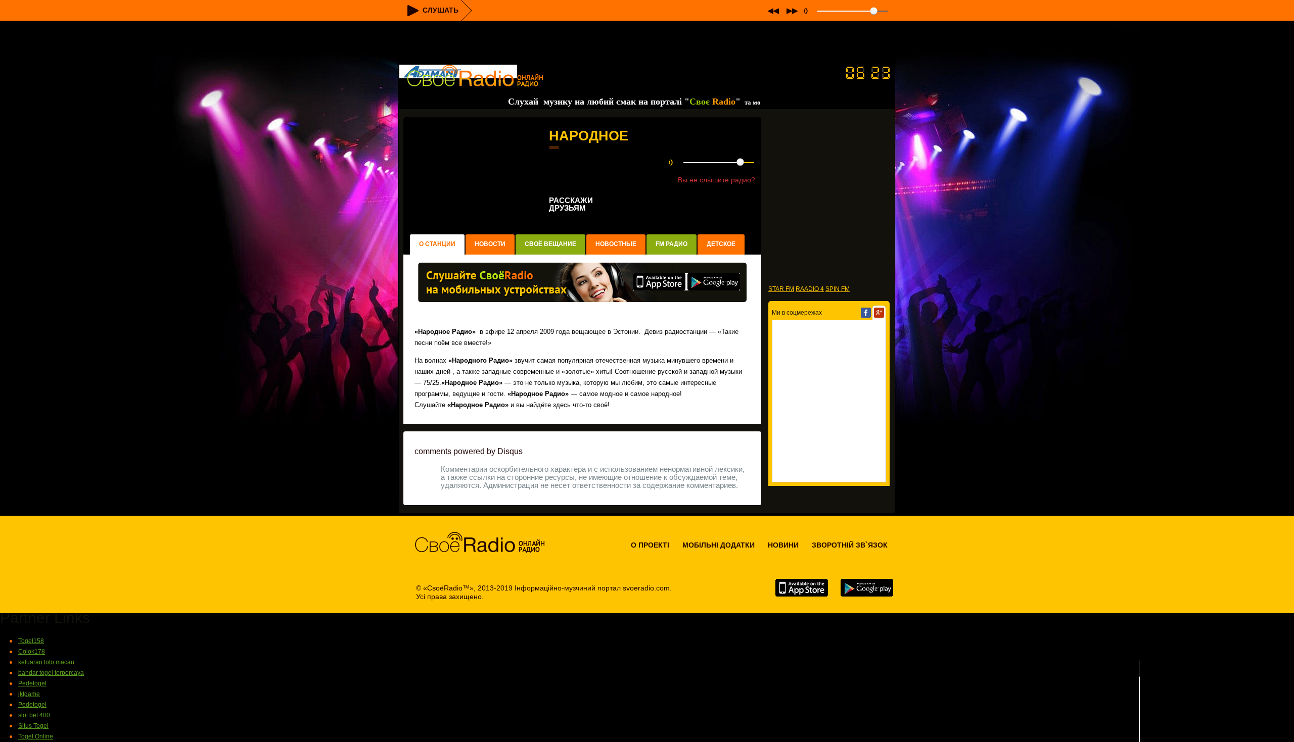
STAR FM (781, 288)
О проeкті (650, 545)
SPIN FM (837, 288)
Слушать (440, 10)
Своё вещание (550, 244)
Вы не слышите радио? (716, 180)
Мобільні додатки (718, 545)
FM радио (671, 244)
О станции (437, 244)
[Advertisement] (647, 43)
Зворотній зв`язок (850, 545)
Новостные (615, 244)
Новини (783, 545)
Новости (490, 244)
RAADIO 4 (810, 288)
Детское (721, 244)
